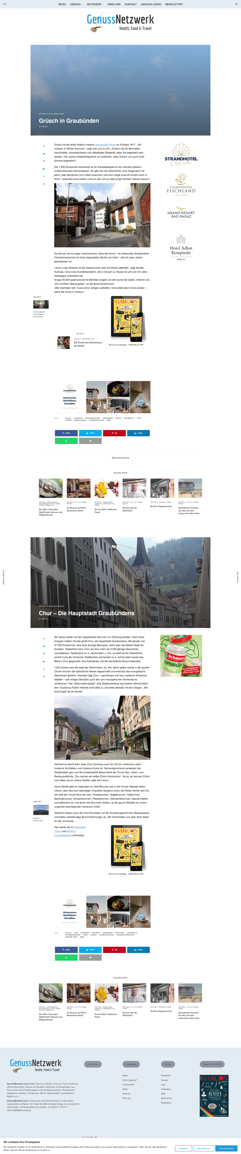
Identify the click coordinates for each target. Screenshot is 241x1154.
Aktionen (126, 1093)
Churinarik (85, 932)
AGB (163, 1093)
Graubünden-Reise (105, 144)
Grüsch (118, 418)
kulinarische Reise (96, 420)
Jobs (163, 1084)
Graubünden (108, 418)
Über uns (127, 1098)
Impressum (166, 1089)
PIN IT (104, 215)
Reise (61, 113)
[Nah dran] (238, 1140)
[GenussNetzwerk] (120, 22)
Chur (76, 932)
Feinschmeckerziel (92, 418)
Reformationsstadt (73, 935)
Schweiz (68, 420)
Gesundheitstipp (46, 503)
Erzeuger (107, 502)
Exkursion (78, 418)
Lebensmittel (88, 339)
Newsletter (165, 1075)
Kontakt (164, 1080)
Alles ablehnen (203, 1148)
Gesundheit (52, 502)
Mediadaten (166, 1102)
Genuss (98, 503)
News (56, 113)
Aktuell (42, 113)
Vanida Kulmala (80, 420)
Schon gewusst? (47, 505)
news (109, 420)
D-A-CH (50, 113)
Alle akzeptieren (226, 1148)
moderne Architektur (125, 935)
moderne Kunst (71, 937)
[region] (120, 1146)
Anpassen (183, 1148)
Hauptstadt (119, 932)
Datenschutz (166, 1098)
